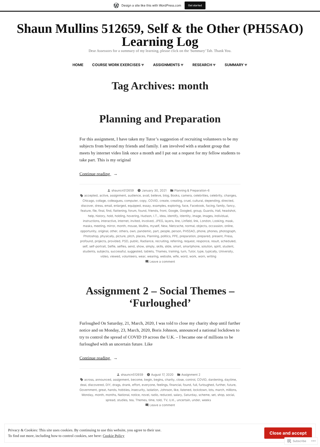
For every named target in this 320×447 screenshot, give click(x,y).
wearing (152, 256)
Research (202, 65)
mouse (132, 226)
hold (110, 216)
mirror (111, 226)
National (123, 395)
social (230, 395)
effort (136, 385)
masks (87, 226)
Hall (217, 210)
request (189, 241)
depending (212, 200)
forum (132, 210)
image (196, 216)
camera (186, 195)
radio (154, 395)
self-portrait (97, 246)
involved (148, 221)
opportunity (88, 231)
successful (118, 251)
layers (169, 221)
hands (112, 390)
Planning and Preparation (160, 119)
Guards (208, 210)
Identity (185, 216)
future (231, 385)
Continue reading (95, 174)
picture (121, 236)
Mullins (143, 226)
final (101, 210)
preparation (188, 236)
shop (220, 395)
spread (110, 400)
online (228, 226)
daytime (230, 379)
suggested (134, 251)
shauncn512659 (122, 190)
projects (100, 241)
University (226, 251)
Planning (153, 236)
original (103, 231)
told (159, 400)
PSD (125, 241)
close (180, 379)
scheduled (228, 241)
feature (86, 210)
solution (206, 246)
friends (153, 210)
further (220, 385)
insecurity (138, 390)
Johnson (166, 390)
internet (123, 221)
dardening (215, 379)
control (190, 379)
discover (87, 205)
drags (116, 385)
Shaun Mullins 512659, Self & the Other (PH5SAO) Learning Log (160, 35)
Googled (186, 210)
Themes (141, 400)
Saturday (190, 395)
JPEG (159, 221)
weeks (206, 400)
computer (131, 200)
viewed (115, 256)
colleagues (115, 200)
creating (176, 200)
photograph (227, 231)
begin (148, 379)
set (213, 395)
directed (227, 200)
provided (114, 241)
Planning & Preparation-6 (192, 190)
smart (177, 246)
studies (122, 400)
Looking (218, 221)
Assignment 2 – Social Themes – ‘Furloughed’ (160, 297)
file (95, 210)
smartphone (191, 246)
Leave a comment (162, 262)
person (176, 231)
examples (159, 205)
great (102, 390)
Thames (161, 251)
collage (101, 200)
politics (165, 236)
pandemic (144, 231)
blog (166, 195)
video (104, 256)
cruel (187, 200)
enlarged (120, 205)
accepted (91, 195)
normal (190, 226)
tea (131, 400)
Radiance (146, 241)
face (185, 205)
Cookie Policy (114, 436)
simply (150, 246)
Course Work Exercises (116, 65)
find (108, 210)
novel (145, 395)
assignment (118, 195)
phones (212, 231)
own (133, 231)
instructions (91, 221)
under (196, 400)
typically (211, 251)
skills (159, 246)
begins (158, 379)
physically (107, 236)
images (208, 216)
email (108, 205)
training (173, 251)
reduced (166, 395)
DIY (108, 385)
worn (201, 256)
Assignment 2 (190, 374)
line (177, 221)
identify (172, 216)
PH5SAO (189, 231)
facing (210, 205)
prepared (203, 236)
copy (143, 200)
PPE (175, 236)
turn (183, 251)
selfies (121, 246)
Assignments (166, 65)
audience (134, 195)
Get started (195, 5)
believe (156, 195)
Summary (234, 65)
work (192, 256)
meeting (99, 226)
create (164, 200)
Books (175, 195)
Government (88, 390)
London (205, 221)
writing (211, 256)
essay (147, 205)
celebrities (201, 195)
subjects (103, 251)
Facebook (197, 205)
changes (230, 195)
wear (141, 256)
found (142, 210)
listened (185, 390)
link (196, 221)
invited (135, 221)
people (165, 231)
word (184, 256)
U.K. (172, 400)
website (165, 256)
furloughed (206, 385)
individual (221, 216)
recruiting (161, 241)
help (91, 216)
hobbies (124, 390)
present (217, 236)
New (164, 226)
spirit (217, 246)
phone (201, 231)
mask (229, 221)
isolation (152, 390)
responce (202, 241)
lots (211, 390)
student (227, 246)
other (113, 231)
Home (77, 65)
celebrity (216, 195)
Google (173, 210)
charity (170, 379)
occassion (216, 226)
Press (228, 236)
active (103, 195)
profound (86, 241)
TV (165, 400)
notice (135, 395)
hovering (133, 216)
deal (83, 385)
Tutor (191, 251)
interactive (108, 221)
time (151, 400)
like (176, 390)
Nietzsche (176, 226)
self (85, 246)
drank (126, 385)
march (219, 390)
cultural (197, 200)
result (215, 241)
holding (120, 216)
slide (168, 246)
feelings (162, 385)
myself (154, 226)
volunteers (129, 256)
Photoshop (90, 236)
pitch (130, 236)
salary (177, 395)
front (163, 210)
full (195, 385)
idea (163, 216)
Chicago (88, 200)
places (140, 236)
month (121, 226)
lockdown (200, 390)
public (134, 241)
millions (231, 390)
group (197, 210)
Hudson (146, 216)
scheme (204, 395)
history (100, 216)
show (140, 246)
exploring (174, 205)
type (200, 251)
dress (99, 205)
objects (201, 226)
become (136, 379)
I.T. (155, 216)
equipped (134, 205)
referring (176, 241)
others (123, 231)
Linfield (187, 221)
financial (175, 385)
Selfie (111, 246)
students (89, 251)
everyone (148, 385)
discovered (96, 385)
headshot (228, 210)
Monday (87, 395)
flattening (119, 210)
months (111, 395)
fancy (231, 205)
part (156, 231)
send (131, 246)
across (89, 379)
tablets (149, 251)
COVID (153, 200)
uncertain (183, 400)
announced (103, 379)
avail (146, 195)
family (220, 205)
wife (176, 256)
